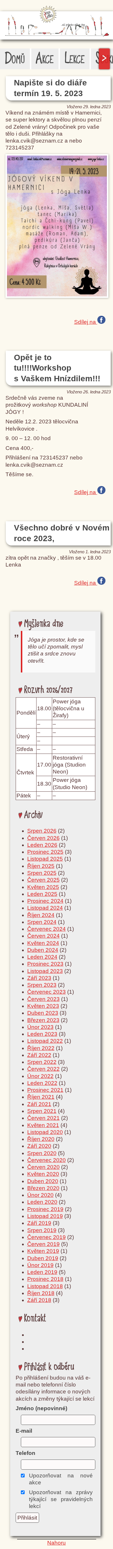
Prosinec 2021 (45, 1090)
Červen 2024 (43, 936)
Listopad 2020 (45, 1132)
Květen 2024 (43, 943)
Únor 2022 (40, 1076)
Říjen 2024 (40, 915)
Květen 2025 (43, 887)
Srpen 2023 (42, 985)
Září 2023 (39, 978)
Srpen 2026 (42, 831)
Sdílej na (85, 321)
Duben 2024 (42, 950)
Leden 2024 (42, 957)
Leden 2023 (42, 1034)
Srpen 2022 (42, 1062)
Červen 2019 (43, 1244)
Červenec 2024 (46, 929)
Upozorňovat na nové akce (61, 1479)
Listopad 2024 (45, 908)
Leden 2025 (42, 894)
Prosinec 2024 (45, 901)
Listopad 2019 (45, 1216)
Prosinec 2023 (45, 964)
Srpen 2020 (42, 1153)
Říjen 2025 (40, 866)
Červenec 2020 (46, 1160)
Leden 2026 (42, 845)
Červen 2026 (43, 838)
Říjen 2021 (40, 1097)
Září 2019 (39, 1223)
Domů (15, 58)
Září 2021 (39, 1104)
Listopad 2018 (45, 1286)
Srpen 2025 (42, 873)
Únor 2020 (40, 1195)
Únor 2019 (40, 1265)
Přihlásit (27, 1518)
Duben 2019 (42, 1258)
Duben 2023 (42, 1013)
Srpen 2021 (42, 1111)
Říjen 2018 (40, 1293)
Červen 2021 (43, 1118)
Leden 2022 (42, 1083)
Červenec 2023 (46, 992)
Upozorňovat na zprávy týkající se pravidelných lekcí (61, 1499)
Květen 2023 (43, 1006)
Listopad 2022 (45, 1041)
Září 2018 (39, 1300)
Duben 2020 (42, 1181)
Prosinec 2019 (45, 1209)
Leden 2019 (42, 1272)
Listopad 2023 (45, 971)
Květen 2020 (43, 1174)
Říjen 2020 (40, 1139)
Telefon (25, 1453)
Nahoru (56, 1543)
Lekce (75, 58)
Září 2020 (39, 1146)
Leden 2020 (42, 1202)
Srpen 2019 (42, 1230)
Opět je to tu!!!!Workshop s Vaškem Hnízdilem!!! (57, 368)
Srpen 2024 (42, 922)
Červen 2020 (43, 1167)
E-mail (24, 1431)
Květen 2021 (43, 1125)
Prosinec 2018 (45, 1279)
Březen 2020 (43, 1188)
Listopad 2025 (45, 859)
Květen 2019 (43, 1251)
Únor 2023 (40, 1027)
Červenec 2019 (46, 1237)
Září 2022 (39, 1055)
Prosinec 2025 (45, 852)
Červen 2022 (43, 1069)
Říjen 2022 (40, 1048)
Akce (45, 58)
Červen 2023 (43, 999)
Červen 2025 (43, 880)
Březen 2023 (43, 1020)
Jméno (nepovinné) (41, 1408)
